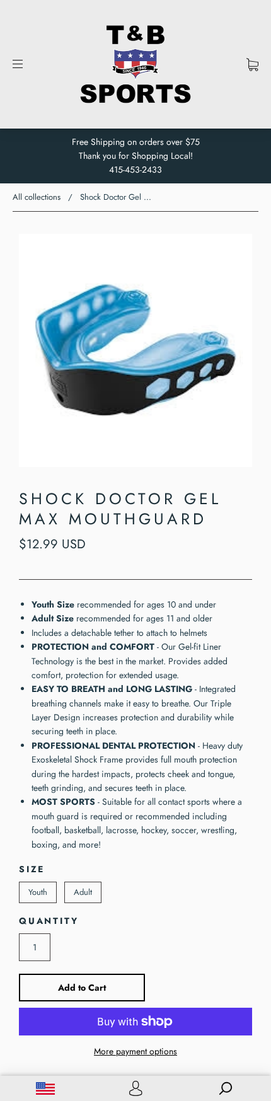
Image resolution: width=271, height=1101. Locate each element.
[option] (135, 350)
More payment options (135, 1051)
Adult (83, 892)
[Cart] (252, 64)
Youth (37, 892)
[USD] (45, 1088)
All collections (37, 197)
